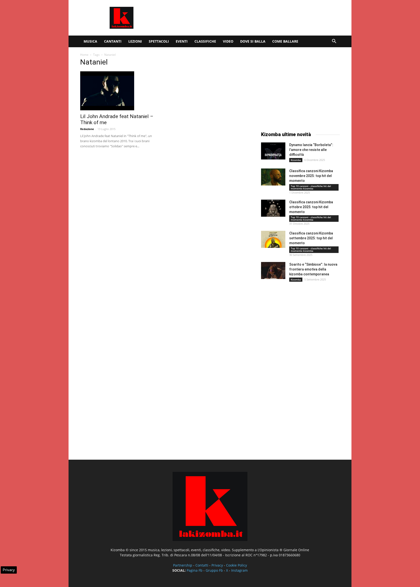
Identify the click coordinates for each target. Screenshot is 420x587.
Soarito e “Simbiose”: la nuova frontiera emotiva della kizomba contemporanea (313, 269)
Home (84, 55)
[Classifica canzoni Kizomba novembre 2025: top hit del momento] (273, 177)
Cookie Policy (236, 565)
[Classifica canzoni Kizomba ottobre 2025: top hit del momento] (273, 208)
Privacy (217, 565)
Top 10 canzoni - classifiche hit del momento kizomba (311, 187)
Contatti (201, 565)
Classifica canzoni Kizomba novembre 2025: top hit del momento (311, 176)
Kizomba (296, 160)
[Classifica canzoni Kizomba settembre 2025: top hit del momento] (273, 239)
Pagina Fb (194, 570)
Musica (90, 41)
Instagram (239, 570)
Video (228, 41)
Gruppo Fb (214, 570)
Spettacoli (159, 41)
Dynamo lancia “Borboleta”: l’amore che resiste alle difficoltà (311, 150)
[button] (334, 41)
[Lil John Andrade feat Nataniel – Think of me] (119, 90)
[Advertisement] (251, 18)
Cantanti (113, 41)
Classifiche (205, 41)
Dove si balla (252, 41)
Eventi (182, 41)
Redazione (87, 129)
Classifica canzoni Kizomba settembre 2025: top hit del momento (311, 238)
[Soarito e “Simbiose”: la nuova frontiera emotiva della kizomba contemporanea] (273, 270)
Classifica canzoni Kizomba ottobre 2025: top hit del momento (311, 207)
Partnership (182, 565)
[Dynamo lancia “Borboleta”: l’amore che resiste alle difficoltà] (273, 150)
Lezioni (135, 41)
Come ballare (285, 41)
